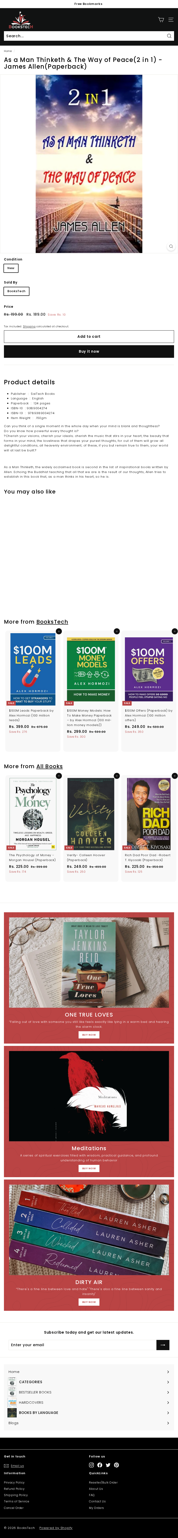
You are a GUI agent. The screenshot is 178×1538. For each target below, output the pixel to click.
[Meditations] (89, 1096)
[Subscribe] (162, 1345)
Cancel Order (14, 1508)
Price (8, 306)
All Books (49, 766)
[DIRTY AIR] (89, 1230)
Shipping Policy (16, 1495)
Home (8, 51)
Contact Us (97, 1501)
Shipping (29, 326)
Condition (13, 259)
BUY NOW (89, 1035)
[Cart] (161, 20)
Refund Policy (14, 1489)
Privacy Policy (14, 1482)
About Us (96, 1489)
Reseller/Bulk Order (103, 1482)
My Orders (96, 1508)
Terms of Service (16, 1501)
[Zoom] (171, 246)
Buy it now (89, 351)
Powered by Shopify (56, 1528)
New (11, 268)
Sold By (10, 282)
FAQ (92, 1495)
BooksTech (16, 291)
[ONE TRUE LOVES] (89, 962)
